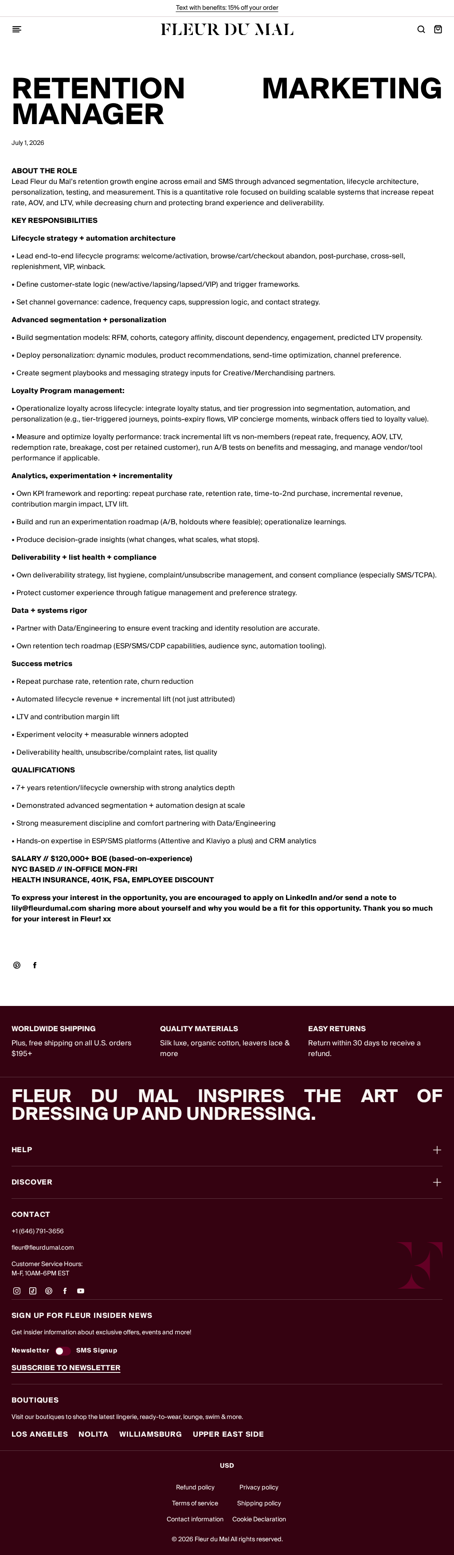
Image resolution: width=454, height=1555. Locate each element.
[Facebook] (64, 1294)
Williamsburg (150, 1434)
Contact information (195, 1519)
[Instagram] (17, 1294)
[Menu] (17, 29)
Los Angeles (40, 1434)
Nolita (93, 1434)
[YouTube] (80, 1294)
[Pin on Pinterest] (17, 965)
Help (22, 1150)
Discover (32, 1182)
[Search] (421, 29)
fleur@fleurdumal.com (43, 1248)
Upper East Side (228, 1434)
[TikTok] (32, 1294)
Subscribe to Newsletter (66, 1368)
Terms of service (195, 1503)
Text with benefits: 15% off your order (227, 8)
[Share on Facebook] (34, 965)
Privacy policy (258, 1487)
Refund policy (195, 1487)
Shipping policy (259, 1503)
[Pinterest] (48, 1294)
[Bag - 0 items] (438, 29)
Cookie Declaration (259, 1519)
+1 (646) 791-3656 (38, 1231)
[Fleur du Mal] (227, 29)
